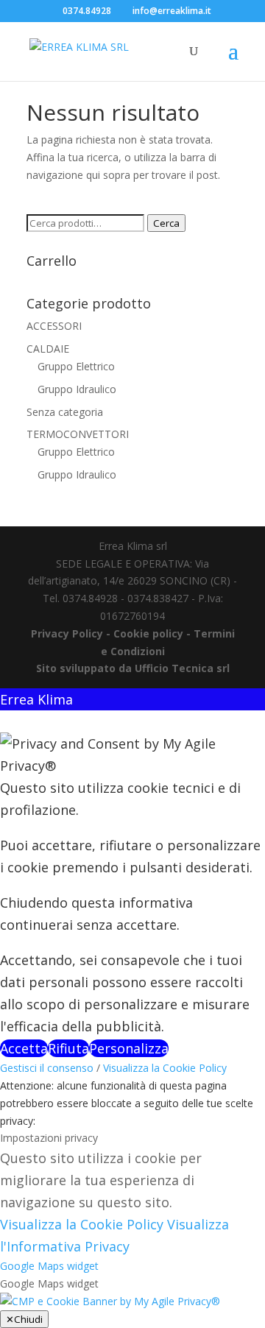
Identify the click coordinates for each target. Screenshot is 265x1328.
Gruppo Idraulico (77, 389)
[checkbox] (132, 1284)
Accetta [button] (24, 1048)
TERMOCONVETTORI (77, 434)
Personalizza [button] (129, 1048)
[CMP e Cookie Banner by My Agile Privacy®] (110, 1301)
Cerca (166, 223)
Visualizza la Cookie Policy (165, 1068)
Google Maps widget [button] (49, 1266)
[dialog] (132, 873)
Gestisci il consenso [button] (46, 1068)
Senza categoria (64, 412)
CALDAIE (47, 349)
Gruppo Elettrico (76, 366)
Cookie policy (149, 633)
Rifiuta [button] (68, 1048)
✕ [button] (5, 721)
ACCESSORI (54, 326)
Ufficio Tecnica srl (181, 668)
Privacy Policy (67, 633)
